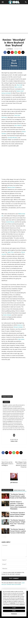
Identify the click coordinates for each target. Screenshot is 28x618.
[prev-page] (3, 537)
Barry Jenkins (18, 87)
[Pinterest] (12, 52)
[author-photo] (14, 480)
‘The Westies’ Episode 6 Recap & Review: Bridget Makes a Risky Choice (17, 514)
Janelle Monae (10, 222)
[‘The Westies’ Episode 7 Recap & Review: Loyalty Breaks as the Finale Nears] (5, 496)
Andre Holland (7, 315)
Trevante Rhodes (12, 137)
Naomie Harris (11, 187)
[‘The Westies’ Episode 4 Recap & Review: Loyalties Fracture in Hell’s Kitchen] (5, 531)
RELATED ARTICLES (7, 490)
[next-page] (5, 537)
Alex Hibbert (18, 125)
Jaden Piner (10, 252)
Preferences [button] (22, 604)
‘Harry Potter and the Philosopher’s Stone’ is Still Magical (7, 463)
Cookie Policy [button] (12, 602)
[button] (2, 2)
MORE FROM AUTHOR (19, 490)
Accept (14, 607)
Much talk (19, 85)
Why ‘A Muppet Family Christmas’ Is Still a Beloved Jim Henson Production (20, 464)
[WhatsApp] (15, 52)
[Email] (22, 52)
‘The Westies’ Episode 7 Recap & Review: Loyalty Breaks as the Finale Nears (18, 496)
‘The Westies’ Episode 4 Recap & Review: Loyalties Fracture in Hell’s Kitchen (18, 531)
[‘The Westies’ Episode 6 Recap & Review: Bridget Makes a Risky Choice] (5, 514)
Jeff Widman (10, 48)
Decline (14, 610)
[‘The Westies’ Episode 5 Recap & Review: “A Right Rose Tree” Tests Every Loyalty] (5, 522)
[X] (8, 52)
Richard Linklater (18, 327)
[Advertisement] (14, 19)
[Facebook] (5, 52)
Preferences (14, 613)
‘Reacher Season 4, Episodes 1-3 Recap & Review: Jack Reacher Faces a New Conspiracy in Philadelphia (18, 505)
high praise (21, 339)
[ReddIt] (19, 52)
